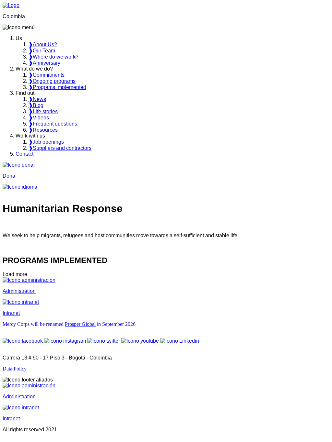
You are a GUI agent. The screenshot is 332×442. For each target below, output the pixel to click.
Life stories (43, 111)
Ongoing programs (52, 81)
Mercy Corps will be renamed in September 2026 (69, 324)
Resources (43, 130)
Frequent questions (53, 124)
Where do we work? (53, 57)
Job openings (46, 142)
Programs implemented (57, 87)
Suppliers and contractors (60, 148)
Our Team (42, 50)
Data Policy (15, 368)
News (37, 99)
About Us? (43, 44)
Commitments (47, 75)
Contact (24, 154)
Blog (36, 105)
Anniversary (44, 63)
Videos (39, 117)
